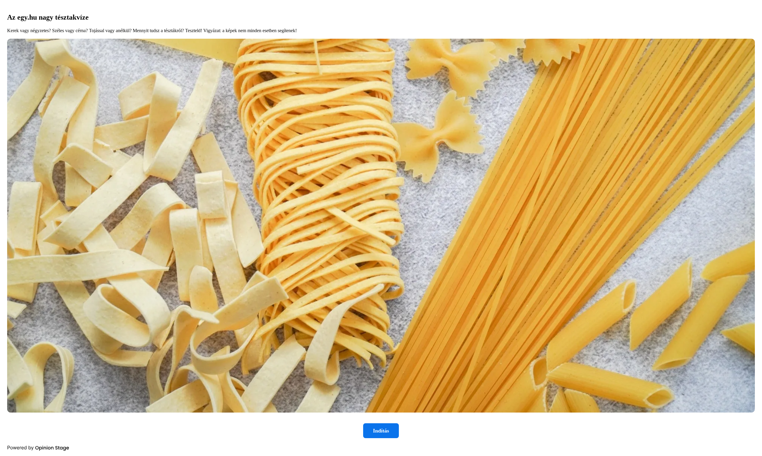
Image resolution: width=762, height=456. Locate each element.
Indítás (381, 431)
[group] (381, 228)
